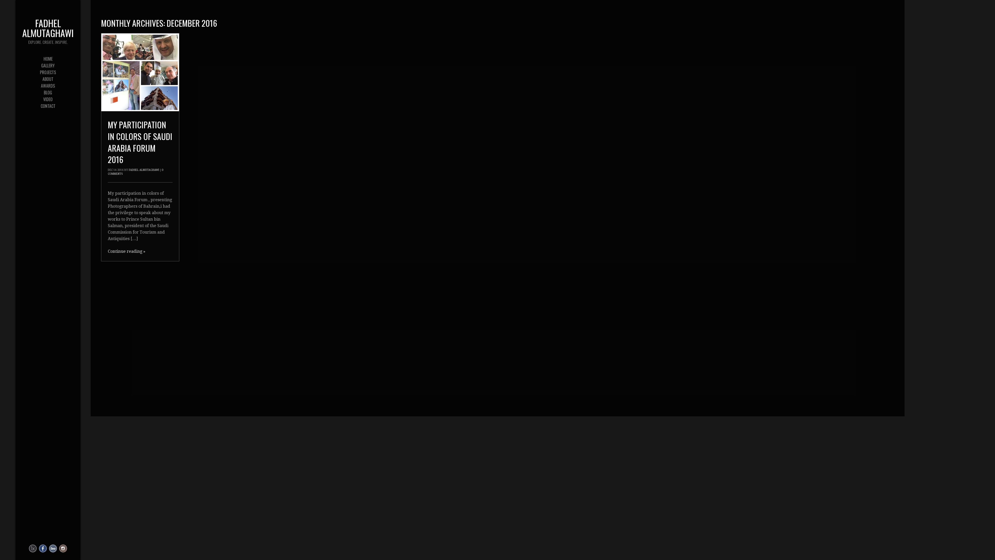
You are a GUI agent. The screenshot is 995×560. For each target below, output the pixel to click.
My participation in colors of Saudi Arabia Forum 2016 (140, 141)
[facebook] (43, 548)
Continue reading (126, 251)
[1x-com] (33, 548)
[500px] (53, 548)
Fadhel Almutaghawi (144, 170)
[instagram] (63, 548)
